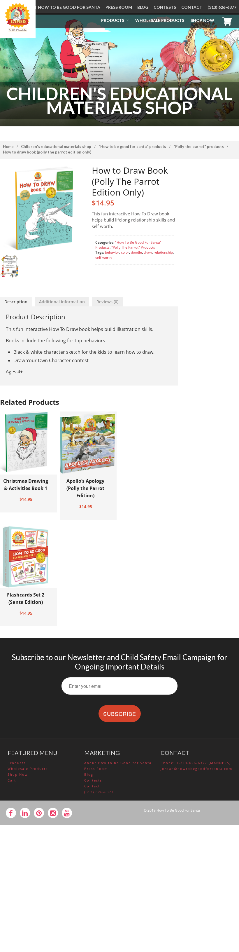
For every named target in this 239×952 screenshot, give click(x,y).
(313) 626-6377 (222, 7)
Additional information (62, 301)
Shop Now (202, 20)
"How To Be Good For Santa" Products (132, 146)
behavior (112, 252)
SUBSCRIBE (119, 713)
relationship (163, 252)
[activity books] (9, 266)
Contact (191, 7)
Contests (165, 7)
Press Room (119, 7)
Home (8, 146)
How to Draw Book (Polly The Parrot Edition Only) (47, 152)
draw (148, 252)
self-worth (103, 257)
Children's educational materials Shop (56, 146)
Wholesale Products (159, 20)
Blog (142, 7)
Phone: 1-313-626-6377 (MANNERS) (196, 763)
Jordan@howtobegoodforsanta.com (196, 768)
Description (15, 301)
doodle (136, 252)
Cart (228, 20)
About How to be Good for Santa (61, 7)
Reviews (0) (107, 301)
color (125, 252)
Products (112, 20)
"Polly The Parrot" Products (198, 146)
